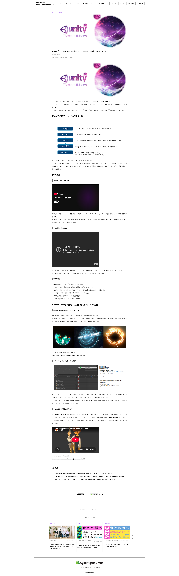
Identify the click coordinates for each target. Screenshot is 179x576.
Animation (56, 57)
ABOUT (113, 3)
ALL (60, 3)
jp (73, 355)
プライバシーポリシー (85, 567)
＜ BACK (83, 509)
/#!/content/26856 (79, 355)
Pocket (101, 494)
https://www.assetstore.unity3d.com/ (62, 355)
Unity (71, 57)
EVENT (93, 3)
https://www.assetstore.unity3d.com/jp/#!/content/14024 (68, 459)
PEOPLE (76, 3)
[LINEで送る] (94, 494)
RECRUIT (131, 3)
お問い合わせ (96, 567)
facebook (140, 3)
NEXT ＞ (95, 509)
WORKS (101, 3)
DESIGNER (64, 57)
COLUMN (85, 3)
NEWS (122, 3)
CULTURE (68, 3)
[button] (46, 536)
